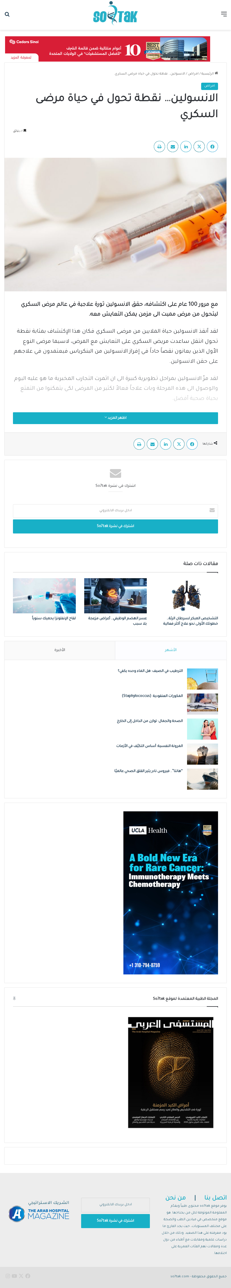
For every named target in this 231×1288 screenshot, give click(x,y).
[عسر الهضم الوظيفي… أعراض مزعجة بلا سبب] (115, 596)
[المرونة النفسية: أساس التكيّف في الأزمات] (202, 754)
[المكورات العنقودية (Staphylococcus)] (202, 704)
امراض (193, 74)
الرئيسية (208, 74)
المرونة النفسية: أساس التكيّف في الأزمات (149, 746)
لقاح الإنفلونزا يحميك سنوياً (54, 619)
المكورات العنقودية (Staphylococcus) (152, 696)
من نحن (175, 1198)
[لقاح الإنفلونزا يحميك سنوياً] (44, 596)
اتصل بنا (216, 1198)
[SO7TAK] (115, 15)
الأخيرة (59, 650)
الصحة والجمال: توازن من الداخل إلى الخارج (150, 721)
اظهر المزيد (116, 418)
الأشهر (171, 650)
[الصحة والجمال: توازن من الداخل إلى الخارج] (202, 729)
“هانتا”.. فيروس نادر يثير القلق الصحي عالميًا (148, 771)
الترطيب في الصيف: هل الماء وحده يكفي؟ (150, 671)
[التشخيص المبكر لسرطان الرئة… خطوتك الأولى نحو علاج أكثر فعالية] (186, 596)
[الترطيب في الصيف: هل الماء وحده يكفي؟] (202, 679)
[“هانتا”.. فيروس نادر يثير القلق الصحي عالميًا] (202, 779)
